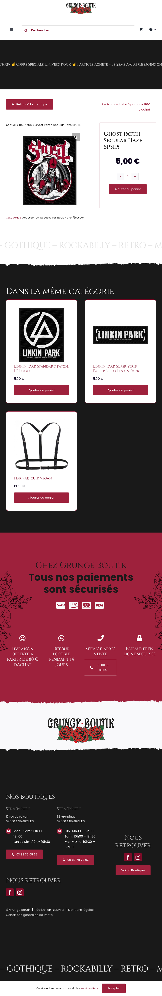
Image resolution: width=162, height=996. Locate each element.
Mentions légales (81, 910)
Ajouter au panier (128, 189)
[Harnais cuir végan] (41, 422)
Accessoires (30, 217)
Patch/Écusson (75, 217)
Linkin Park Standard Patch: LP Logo (41, 368)
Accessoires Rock (52, 217)
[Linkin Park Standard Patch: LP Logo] (41, 310)
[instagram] (20, 892)
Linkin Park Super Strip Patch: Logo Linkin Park (116, 368)
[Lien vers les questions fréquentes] (81, 64)
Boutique (25, 125)
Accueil (11, 125)
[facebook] (10, 892)
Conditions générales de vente (29, 915)
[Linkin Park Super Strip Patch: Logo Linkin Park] (120, 310)
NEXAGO (58, 910)
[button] (76, 137)
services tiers (89, 988)
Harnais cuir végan (33, 478)
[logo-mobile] (81, 4)
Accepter (113, 988)
